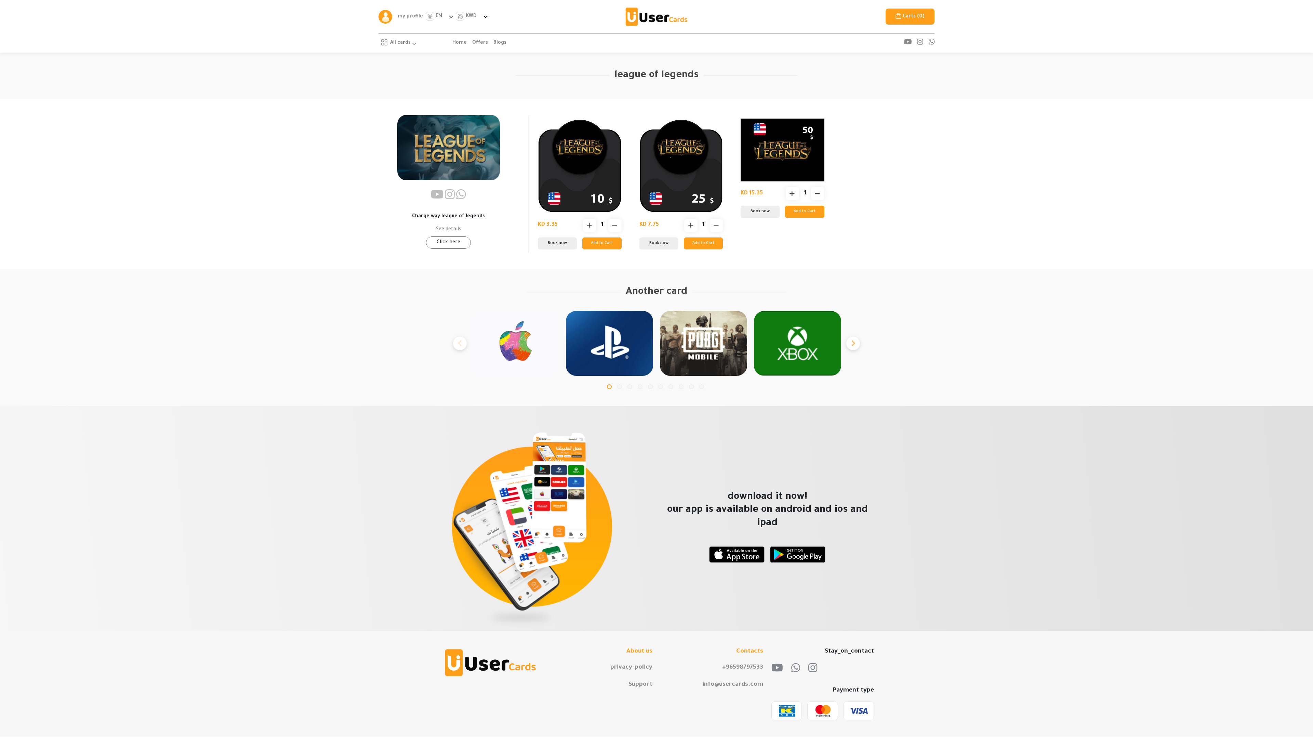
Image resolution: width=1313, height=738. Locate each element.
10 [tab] (701, 386)
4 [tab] (640, 386)
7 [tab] (670, 386)
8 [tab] (681, 386)
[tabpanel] (515, 343)
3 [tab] (629, 386)
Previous (460, 343)
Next (853, 343)
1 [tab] (609, 386)
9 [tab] (691, 386)
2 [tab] (619, 386)
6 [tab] (660, 386)
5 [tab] (650, 386)
